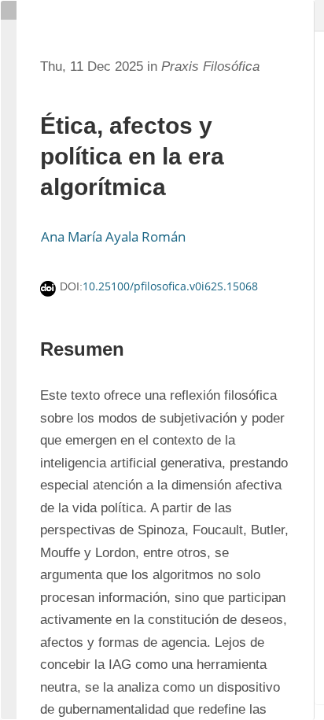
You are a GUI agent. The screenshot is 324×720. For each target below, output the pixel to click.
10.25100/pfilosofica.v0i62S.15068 (170, 286)
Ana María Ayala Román (113, 236)
